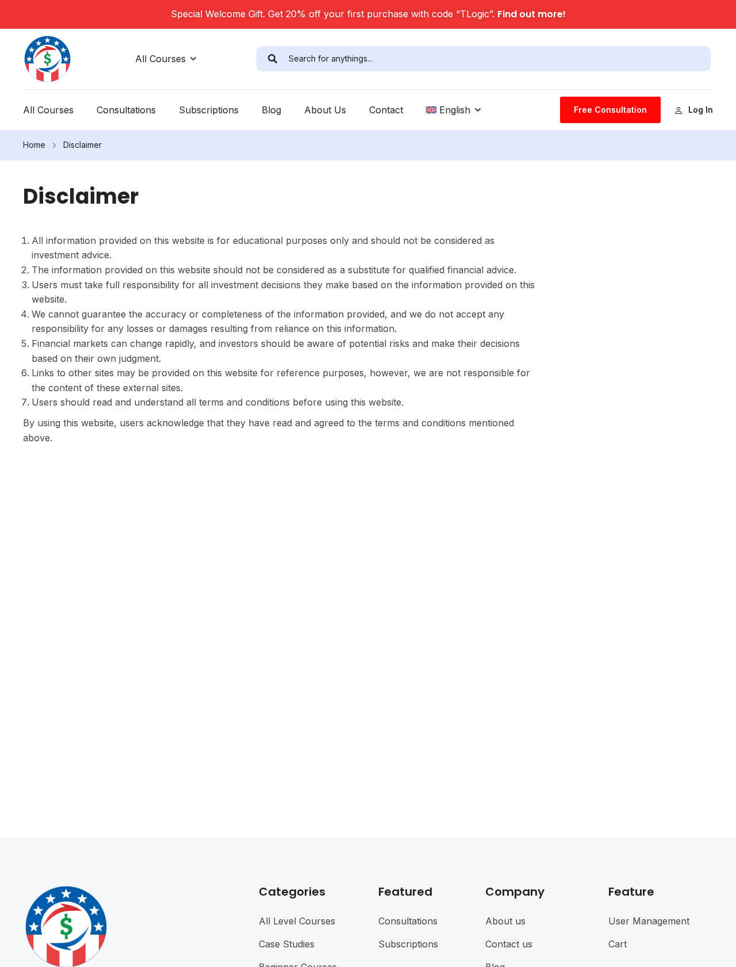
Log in (700, 109)
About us (505, 921)
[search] (272, 58)
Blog (271, 110)
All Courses (160, 58)
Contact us (508, 944)
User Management (648, 921)
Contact (386, 110)
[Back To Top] (713, 946)
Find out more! (531, 14)
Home (34, 145)
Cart (617, 944)
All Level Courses (297, 921)
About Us (325, 110)
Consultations (126, 110)
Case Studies (287, 944)
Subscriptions (209, 110)
